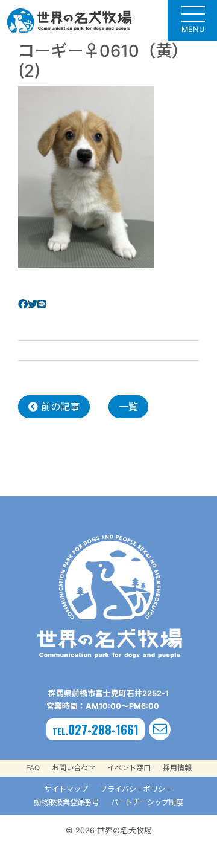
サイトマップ (66, 788)
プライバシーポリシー (136, 788)
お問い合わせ (73, 767)
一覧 (128, 407)
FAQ (33, 767)
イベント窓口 (129, 767)
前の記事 (59, 407)
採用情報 (177, 767)
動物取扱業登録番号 (66, 802)
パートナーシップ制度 (147, 802)
